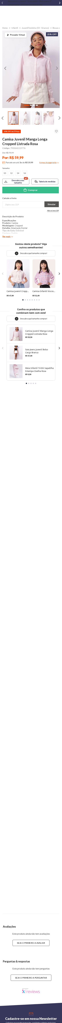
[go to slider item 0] (13, 118)
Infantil (14, 28)
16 (25, 173)
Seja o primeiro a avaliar (31, 943)
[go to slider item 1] (25, 118)
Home (5, 28)
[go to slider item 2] (37, 118)
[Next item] (59, 3)
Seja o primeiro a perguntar (31, 977)
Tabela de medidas (47, 181)
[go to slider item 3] (48, 118)
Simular (52, 204)
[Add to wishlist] (56, 131)
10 (5, 173)
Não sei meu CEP (53, 210)
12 (11, 173)
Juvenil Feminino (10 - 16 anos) (35, 28)
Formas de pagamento (48, 162)
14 (18, 173)
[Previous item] (2, 3)
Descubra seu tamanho (18, 181)
